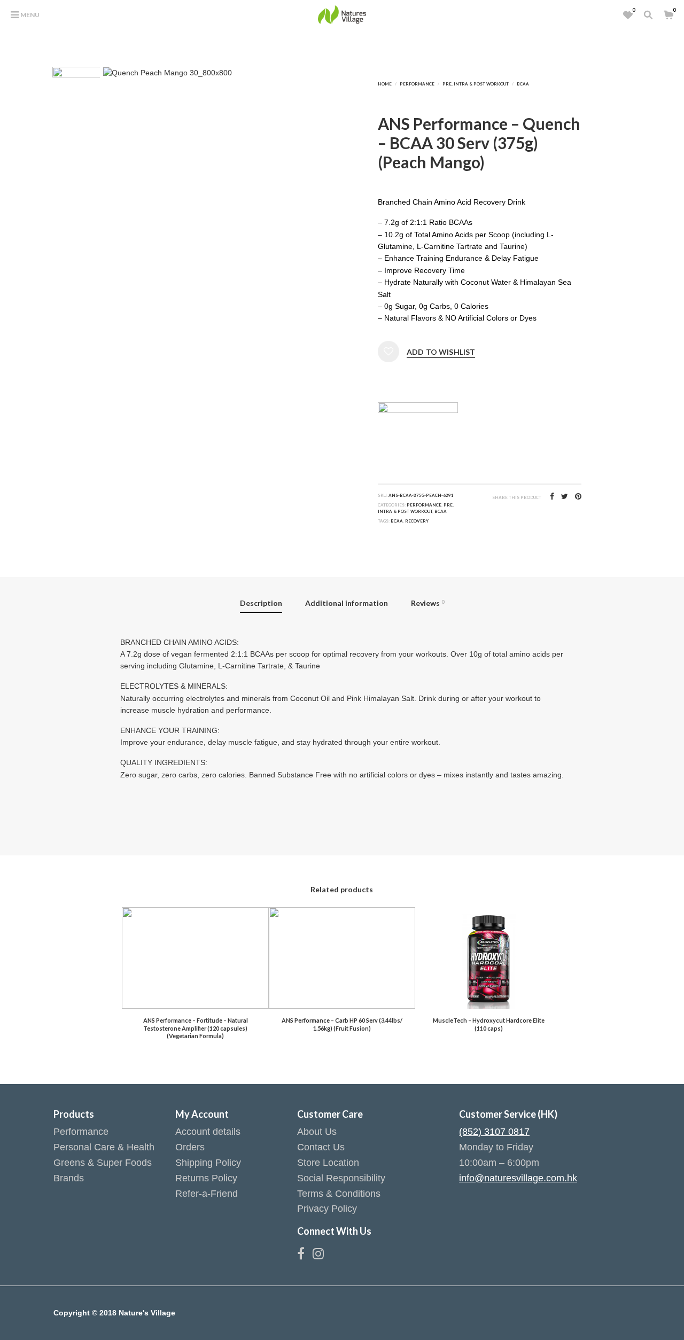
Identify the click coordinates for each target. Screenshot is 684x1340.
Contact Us (321, 1147)
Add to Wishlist (441, 352)
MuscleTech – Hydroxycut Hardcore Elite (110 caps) (489, 1024)
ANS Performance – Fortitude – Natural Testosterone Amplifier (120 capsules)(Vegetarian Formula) (195, 1028)
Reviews (427, 602)
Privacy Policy (327, 1208)
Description (261, 602)
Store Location (328, 1162)
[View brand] (418, 422)
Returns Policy (206, 1178)
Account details (207, 1131)
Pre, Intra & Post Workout (475, 84)
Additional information (346, 602)
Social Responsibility (341, 1178)
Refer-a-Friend (206, 1193)
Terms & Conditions (338, 1193)
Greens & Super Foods (102, 1162)
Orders (190, 1147)
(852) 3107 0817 (494, 1131)
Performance (417, 84)
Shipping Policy (208, 1162)
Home (385, 84)
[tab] (261, 604)
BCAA (523, 84)
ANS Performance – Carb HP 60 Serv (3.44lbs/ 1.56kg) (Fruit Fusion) (342, 1024)
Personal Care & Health (103, 1147)
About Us (317, 1131)
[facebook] (305, 1255)
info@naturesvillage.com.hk (518, 1178)
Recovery (417, 521)
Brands (68, 1178)
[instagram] (318, 1255)
